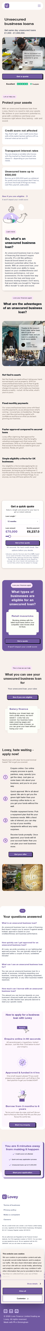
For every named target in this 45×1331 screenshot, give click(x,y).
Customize (21, 1298)
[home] (6, 5)
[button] (38, 5)
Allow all (22, 1291)
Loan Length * (11, 516)
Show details (32, 1284)
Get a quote (22, 76)
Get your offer (20, 854)
